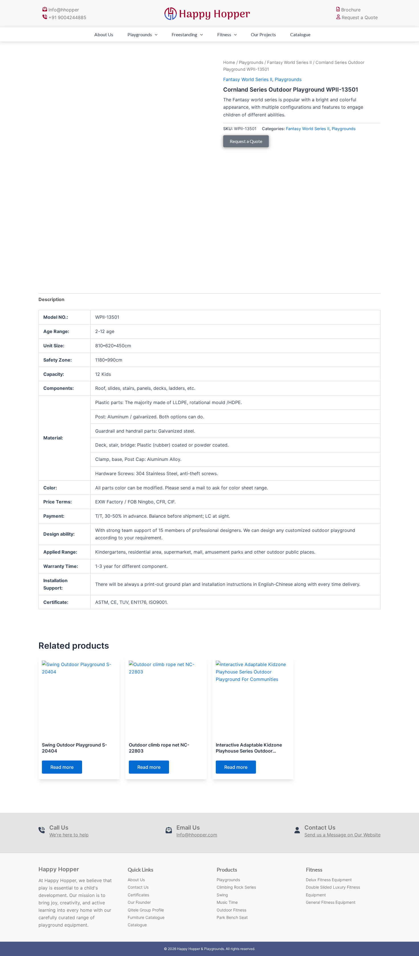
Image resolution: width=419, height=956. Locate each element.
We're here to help (69, 835)
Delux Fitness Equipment (329, 879)
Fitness (224, 34)
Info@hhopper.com (196, 835)
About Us (103, 34)
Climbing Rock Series (236, 887)
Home (229, 62)
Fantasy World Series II (289, 62)
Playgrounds (139, 34)
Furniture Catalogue (146, 917)
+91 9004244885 (66, 17)
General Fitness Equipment (330, 902)
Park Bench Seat (232, 917)
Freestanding (184, 34)
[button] (155, 34)
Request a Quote (359, 17)
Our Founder (139, 902)
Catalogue (300, 34)
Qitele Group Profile (146, 909)
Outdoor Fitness (231, 909)
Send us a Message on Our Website (342, 835)
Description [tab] (51, 299)
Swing (222, 894)
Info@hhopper (63, 10)
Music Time (227, 902)
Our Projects (263, 34)
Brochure (350, 10)
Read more (62, 767)
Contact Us (138, 887)
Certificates (138, 894)
